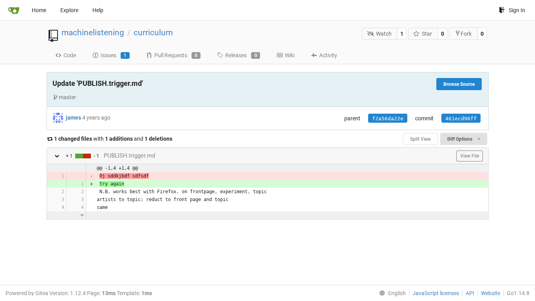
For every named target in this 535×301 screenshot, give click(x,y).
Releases (241, 55)
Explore (69, 10)
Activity (328, 55)
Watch (384, 34)
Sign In (517, 10)
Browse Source (459, 84)
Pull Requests (175, 55)
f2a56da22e (387, 118)
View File (469, 156)
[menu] (391, 293)
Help (97, 10)
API (470, 293)
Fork (466, 34)
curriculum (153, 32)
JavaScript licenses (435, 293)
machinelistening (92, 32)
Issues (114, 55)
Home (39, 10)
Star (427, 34)
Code (69, 55)
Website (490, 293)
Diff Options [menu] (460, 139)
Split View (420, 139)
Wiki (290, 55)
